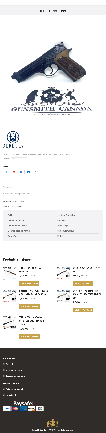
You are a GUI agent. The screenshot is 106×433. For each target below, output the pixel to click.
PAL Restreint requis (19, 158)
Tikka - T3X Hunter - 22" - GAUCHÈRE (31, 270)
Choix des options (29, 283)
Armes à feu (57, 154)
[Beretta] (13, 141)
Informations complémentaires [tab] (17, 193)
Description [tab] (8, 187)
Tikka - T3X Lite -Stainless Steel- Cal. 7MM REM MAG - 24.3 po (32, 321)
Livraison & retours (15, 370)
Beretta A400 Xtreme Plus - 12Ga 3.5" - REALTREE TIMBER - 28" (87, 294)
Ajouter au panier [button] (83, 283)
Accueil (9, 364)
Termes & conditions (15, 376)
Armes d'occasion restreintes (24, 154)
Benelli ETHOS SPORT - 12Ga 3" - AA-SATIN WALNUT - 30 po (34, 292)
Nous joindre (12, 395)
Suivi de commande (15, 389)
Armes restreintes (44, 154)
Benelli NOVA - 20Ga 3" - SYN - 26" (87, 270)
